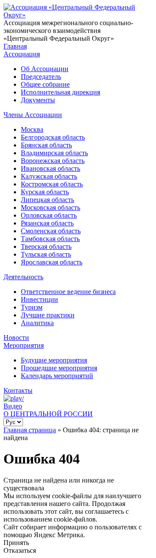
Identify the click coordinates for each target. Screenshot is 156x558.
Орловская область (49, 215)
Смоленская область (51, 231)
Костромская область (52, 184)
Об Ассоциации (44, 68)
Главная (15, 46)
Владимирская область (54, 153)
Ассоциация (21, 54)
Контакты (17, 390)
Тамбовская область (50, 238)
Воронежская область (52, 160)
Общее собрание (45, 84)
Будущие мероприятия (54, 360)
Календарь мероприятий (57, 375)
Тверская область (46, 246)
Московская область (50, 207)
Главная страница (29, 430)
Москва (32, 129)
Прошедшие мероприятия (59, 368)
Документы (38, 100)
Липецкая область (47, 199)
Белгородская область (53, 137)
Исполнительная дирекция (60, 92)
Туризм (31, 307)
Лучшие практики (48, 315)
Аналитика (37, 322)
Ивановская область (50, 168)
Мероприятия (23, 345)
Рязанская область (47, 223)
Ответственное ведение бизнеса (68, 291)
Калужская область (49, 176)
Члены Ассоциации (32, 114)
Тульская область (46, 254)
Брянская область (46, 145)
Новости (16, 337)
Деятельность (23, 277)
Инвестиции (39, 299)
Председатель (41, 76)
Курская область (45, 192)
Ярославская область (51, 262)
